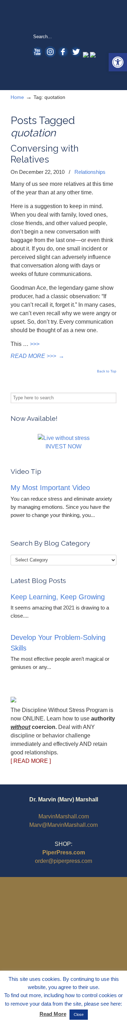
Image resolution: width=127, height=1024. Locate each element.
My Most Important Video (50, 488)
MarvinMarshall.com (63, 816)
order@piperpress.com (63, 861)
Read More (53, 1014)
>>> (35, 344)
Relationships (89, 172)
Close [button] (79, 1014)
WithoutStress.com (63, 16)
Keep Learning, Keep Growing (58, 597)
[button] (118, 62)
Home (17, 97)
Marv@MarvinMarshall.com (63, 825)
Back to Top (106, 371)
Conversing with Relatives (45, 154)
